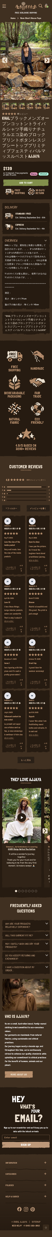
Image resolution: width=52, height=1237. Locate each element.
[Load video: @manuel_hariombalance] (21, 817)
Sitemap (36, 1221)
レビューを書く (39, 509)
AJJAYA (23, 1221)
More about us (19, 1074)
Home (13, 18)
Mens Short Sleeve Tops (30, 18)
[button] (4, 6)
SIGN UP (26, 1145)
